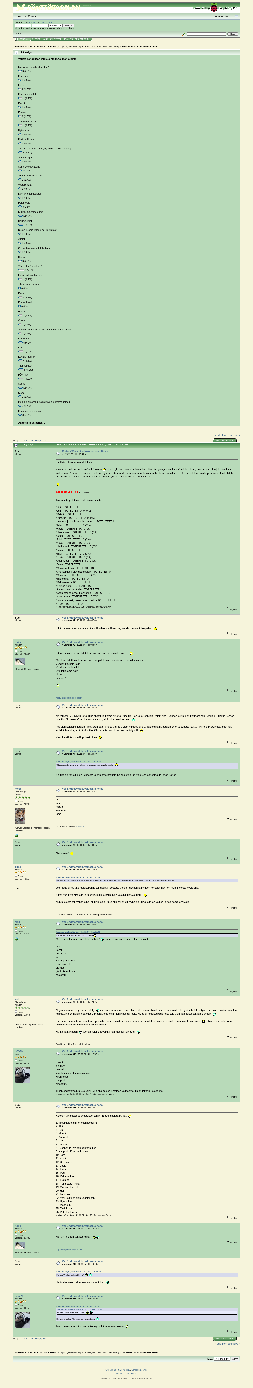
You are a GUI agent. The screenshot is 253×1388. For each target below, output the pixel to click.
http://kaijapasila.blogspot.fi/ (69, 698)
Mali (17, 921)
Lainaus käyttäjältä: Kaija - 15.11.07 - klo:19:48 (78, 1271)
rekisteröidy (46, 22)
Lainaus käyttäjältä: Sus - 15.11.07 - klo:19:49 (78, 1306)
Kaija (18, 642)
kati (93, 46)
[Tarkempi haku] (183, 34)
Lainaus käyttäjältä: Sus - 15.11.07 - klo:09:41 (78, 932)
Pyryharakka (71, 46)
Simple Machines (139, 1370)
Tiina (18, 866)
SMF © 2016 (124, 1370)
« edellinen (221, 435)
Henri (99, 46)
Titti (110, 46)
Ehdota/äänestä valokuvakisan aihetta (85, 451)
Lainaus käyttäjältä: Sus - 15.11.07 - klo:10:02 (78, 877)
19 (31, 440)
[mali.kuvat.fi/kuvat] (16, 940)
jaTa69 (19, 1051)
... (29, 440)
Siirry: (210, 1359)
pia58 (115, 46)
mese (105, 46)
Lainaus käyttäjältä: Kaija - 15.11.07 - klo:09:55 (78, 761)
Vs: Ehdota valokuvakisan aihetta (82, 617)
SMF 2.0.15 (110, 1370)
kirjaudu (31, 22)
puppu (81, 46)
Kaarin (88, 46)
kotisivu (80, 826)
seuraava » (234, 435)
